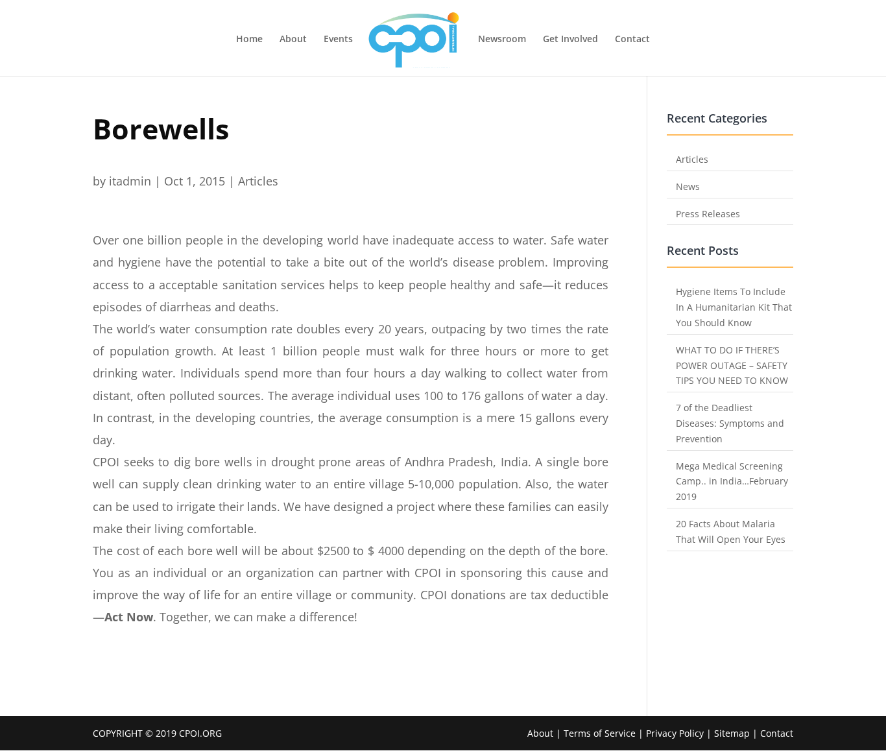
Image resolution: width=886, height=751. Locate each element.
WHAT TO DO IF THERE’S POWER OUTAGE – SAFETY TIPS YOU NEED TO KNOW (732, 365)
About (293, 39)
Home (249, 39)
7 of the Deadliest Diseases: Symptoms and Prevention (730, 423)
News (688, 186)
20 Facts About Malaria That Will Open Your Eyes (730, 531)
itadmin (130, 181)
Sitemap (732, 733)
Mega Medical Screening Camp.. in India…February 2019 (732, 481)
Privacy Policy (676, 733)
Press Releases (708, 214)
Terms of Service (600, 733)
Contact (632, 39)
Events (338, 39)
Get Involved (570, 39)
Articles (258, 181)
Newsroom (502, 39)
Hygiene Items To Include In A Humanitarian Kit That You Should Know (734, 307)
